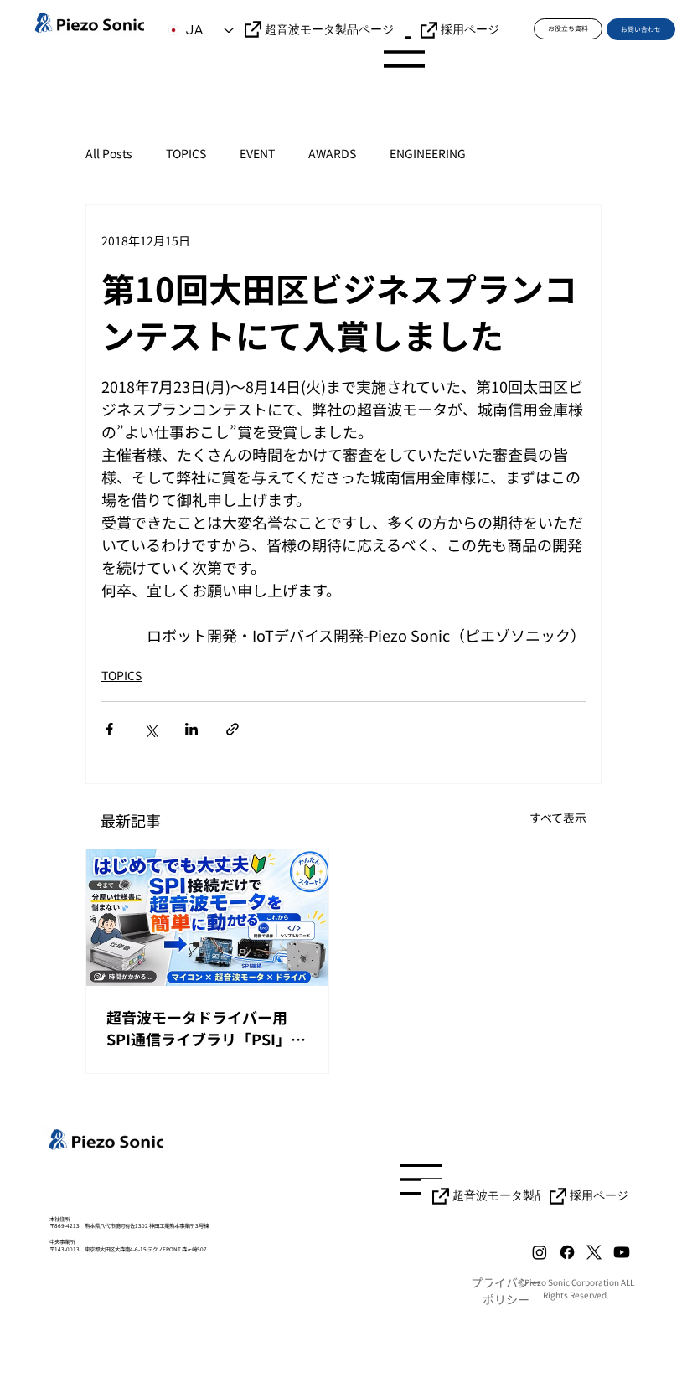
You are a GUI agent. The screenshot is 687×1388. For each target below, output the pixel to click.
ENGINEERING (428, 154)
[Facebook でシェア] (109, 729)
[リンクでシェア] (232, 729)
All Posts (108, 154)
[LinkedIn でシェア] (191, 729)
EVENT (257, 154)
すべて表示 (557, 817)
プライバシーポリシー (506, 1291)
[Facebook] (567, 1252)
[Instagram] (539, 1252)
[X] (594, 1252)
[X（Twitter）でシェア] (150, 729)
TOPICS (186, 154)
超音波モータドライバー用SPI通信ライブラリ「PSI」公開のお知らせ (206, 1028)
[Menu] (405, 52)
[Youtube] (621, 1252)
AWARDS (332, 154)
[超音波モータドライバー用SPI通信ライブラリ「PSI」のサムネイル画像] (207, 917)
